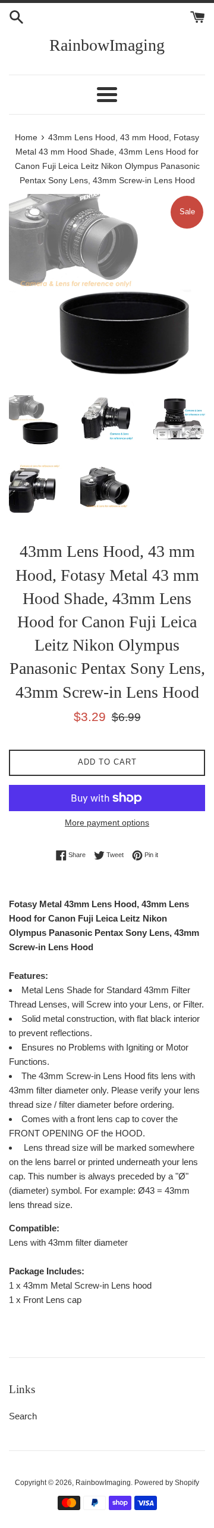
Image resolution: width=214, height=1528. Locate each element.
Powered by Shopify (166, 1482)
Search (23, 1416)
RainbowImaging (107, 45)
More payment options (107, 822)
